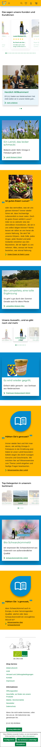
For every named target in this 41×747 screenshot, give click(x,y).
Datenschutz (11, 706)
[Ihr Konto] (31, 3)
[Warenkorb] (36, 2)
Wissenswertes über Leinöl (17, 470)
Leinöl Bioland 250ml (14, 157)
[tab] (7, 53)
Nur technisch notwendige (27, 740)
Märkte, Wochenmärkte (15, 700)
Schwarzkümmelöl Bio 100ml (17, 558)
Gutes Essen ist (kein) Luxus (18, 254)
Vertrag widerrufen (14, 729)
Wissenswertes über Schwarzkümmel (15, 624)
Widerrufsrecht (11, 668)
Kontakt (9, 678)
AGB (8, 671)
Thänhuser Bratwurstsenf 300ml (18, 393)
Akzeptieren (20, 744)
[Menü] (9, 3)
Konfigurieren (9, 740)
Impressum (10, 681)
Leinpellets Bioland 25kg (15, 306)
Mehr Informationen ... (29, 736)
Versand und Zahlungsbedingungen (19, 674)
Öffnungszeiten (12, 691)
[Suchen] (21, 3)
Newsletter (10, 703)
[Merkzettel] (26, 3)
